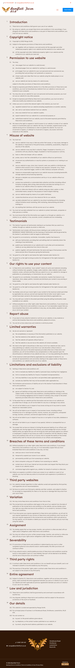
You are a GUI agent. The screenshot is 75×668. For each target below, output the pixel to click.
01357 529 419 (21, 642)
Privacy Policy (39, 665)
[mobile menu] (57, 9)
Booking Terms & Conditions (13, 665)
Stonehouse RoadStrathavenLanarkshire (54, 643)
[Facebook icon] (71, 3)
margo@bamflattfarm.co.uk (25, 3)
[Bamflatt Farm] (18, 10)
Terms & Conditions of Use (28, 665)
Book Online (67, 9)
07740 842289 (9, 3)
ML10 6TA (52, 647)
